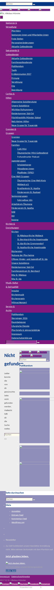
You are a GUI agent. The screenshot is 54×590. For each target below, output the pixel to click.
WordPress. (46, 587)
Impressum (5, 577)
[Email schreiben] (5, 10)
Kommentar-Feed (19, 519)
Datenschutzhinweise (20, 577)
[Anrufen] (14, 10)
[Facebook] (33, 10)
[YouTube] (23, 10)
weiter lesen (11, 571)
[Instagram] (44, 10)
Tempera (36, 587)
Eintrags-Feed (17, 515)
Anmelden (16, 511)
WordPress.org (18, 522)
